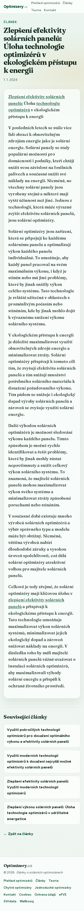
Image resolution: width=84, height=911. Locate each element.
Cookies (25, 894)
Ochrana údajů (45, 894)
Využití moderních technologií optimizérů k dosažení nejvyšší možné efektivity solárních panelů (39, 761)
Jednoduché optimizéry (53, 887)
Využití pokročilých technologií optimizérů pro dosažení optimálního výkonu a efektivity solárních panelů (38, 736)
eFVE (63, 894)
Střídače (10, 901)
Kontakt (50, 10)
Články (68, 3)
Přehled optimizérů (45, 3)
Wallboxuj (27, 901)
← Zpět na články (18, 834)
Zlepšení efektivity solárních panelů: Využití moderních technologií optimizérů (38, 787)
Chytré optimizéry (18, 887)
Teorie (36, 10)
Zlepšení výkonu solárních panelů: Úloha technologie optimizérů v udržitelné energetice (41, 813)
